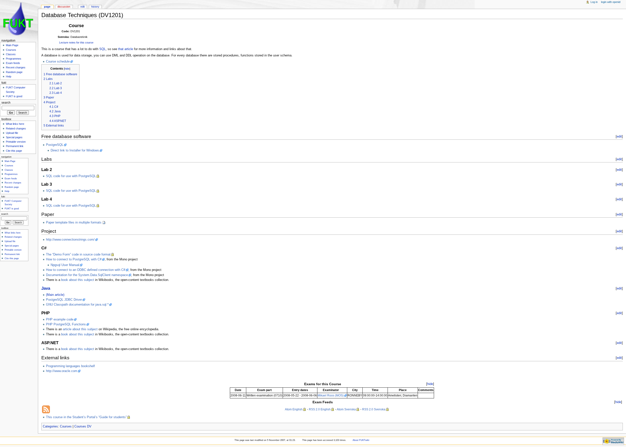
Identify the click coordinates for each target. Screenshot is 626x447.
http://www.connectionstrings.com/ (70, 239)
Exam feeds (13, 63)
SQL (102, 49)
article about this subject (80, 329)
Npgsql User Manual (65, 265)
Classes (11, 54)
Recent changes (15, 67)
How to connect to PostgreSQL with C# (73, 259)
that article (125, 49)
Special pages (14, 137)
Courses (66, 426)
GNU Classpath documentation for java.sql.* (77, 304)
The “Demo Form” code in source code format (78, 254)
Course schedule (58, 61)
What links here (15, 123)
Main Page (12, 45)
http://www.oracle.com (61, 371)
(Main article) (55, 295)
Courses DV (82, 426)
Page (47, 6)
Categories (50, 426)
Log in (594, 1)
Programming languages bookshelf (70, 366)
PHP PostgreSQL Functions (66, 324)
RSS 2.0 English (320, 409)
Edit (82, 6)
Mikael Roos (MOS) (331, 395)
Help (8, 76)
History (95, 6)
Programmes (13, 58)
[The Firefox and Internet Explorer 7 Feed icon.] (46, 409)
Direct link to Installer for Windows (75, 150)
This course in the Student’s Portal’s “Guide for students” (86, 417)
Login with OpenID (610, 1)
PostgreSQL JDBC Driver (64, 299)
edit (619, 136)
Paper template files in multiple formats (73, 222)
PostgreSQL (54, 145)
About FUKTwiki (361, 440)
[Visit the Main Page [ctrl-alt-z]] (19, 19)
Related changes (16, 128)
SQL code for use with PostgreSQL (71, 176)
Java (45, 288)
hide (67, 68)
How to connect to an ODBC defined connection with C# (85, 270)
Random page (14, 72)
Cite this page (14, 150)
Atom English (293, 409)
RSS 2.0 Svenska (373, 409)
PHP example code (59, 319)
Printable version (16, 141)
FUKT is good (14, 96)
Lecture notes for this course (76, 42)
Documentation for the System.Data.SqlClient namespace (87, 275)
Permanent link (14, 146)
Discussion (63, 6)
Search (6, 102)
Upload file (12, 132)
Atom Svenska (346, 409)
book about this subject (77, 280)
